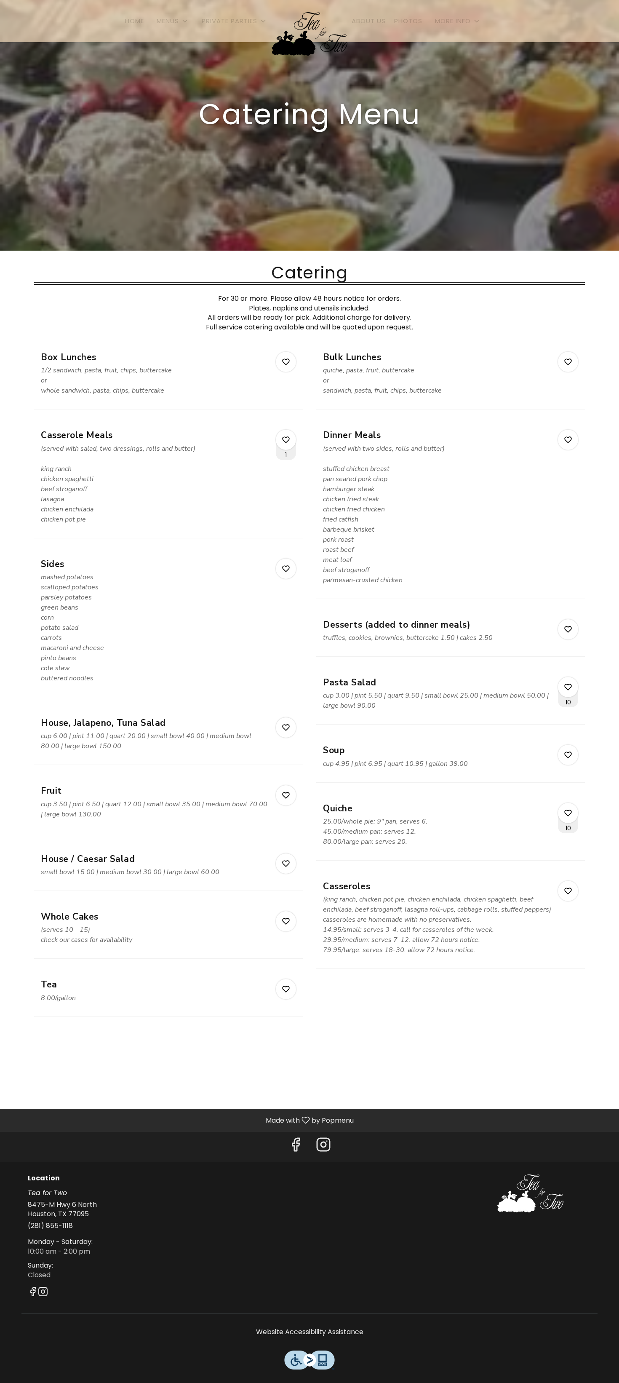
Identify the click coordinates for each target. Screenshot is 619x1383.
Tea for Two (530, 1193)
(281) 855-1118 (50, 1226)
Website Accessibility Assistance (309, 1332)
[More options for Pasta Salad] (568, 687)
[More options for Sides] (286, 569)
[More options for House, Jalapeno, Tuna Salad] (286, 727)
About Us (369, 20)
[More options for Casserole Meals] (286, 440)
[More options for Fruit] (286, 795)
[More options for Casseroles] (568, 891)
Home (134, 20)
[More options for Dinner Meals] (568, 440)
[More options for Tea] (286, 989)
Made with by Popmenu (180, 1120)
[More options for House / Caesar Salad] (286, 863)
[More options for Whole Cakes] (286, 921)
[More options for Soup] (568, 755)
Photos (408, 20)
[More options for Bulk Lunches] (568, 362)
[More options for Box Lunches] (286, 362)
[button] (172, 21)
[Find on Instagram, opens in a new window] (323, 1147)
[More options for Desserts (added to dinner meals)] (568, 629)
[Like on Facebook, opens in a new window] (295, 1147)
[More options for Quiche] (568, 813)
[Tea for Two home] (309, 33)
